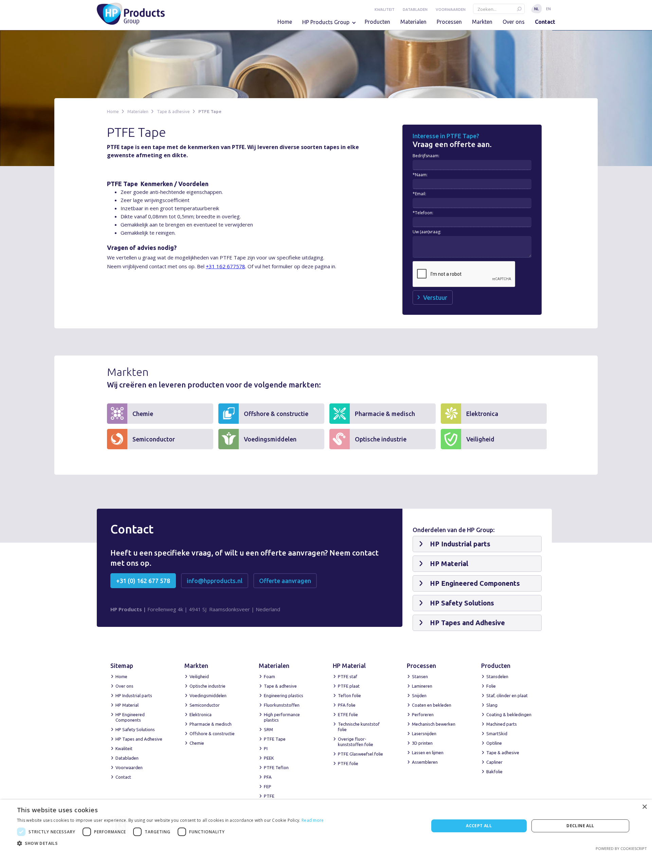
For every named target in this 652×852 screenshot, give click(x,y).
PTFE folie (348, 763)
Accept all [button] (479, 826)
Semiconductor (204, 705)
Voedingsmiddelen (208, 695)
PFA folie (347, 705)
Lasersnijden (424, 733)
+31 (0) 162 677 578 (143, 580)
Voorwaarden (451, 9)
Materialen (413, 22)
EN (548, 8)
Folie (491, 686)
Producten (377, 22)
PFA (268, 777)
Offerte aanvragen (285, 580)
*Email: (419, 194)
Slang (491, 705)
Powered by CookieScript (621, 848)
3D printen (422, 743)
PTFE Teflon (276, 767)
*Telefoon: (423, 213)
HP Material (127, 705)
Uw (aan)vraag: (427, 232)
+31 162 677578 (225, 266)
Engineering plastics (283, 695)
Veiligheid (199, 676)
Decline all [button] (580, 826)
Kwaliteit (385, 9)
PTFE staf (347, 676)
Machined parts (501, 724)
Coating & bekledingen (508, 714)
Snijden (419, 695)
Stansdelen (497, 676)
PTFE (269, 796)
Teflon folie (349, 695)
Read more (313, 820)
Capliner (494, 762)
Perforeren (423, 714)
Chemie (196, 743)
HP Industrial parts (133, 695)
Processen (449, 22)
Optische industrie (207, 686)
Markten (482, 22)
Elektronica (200, 714)
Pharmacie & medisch (210, 724)
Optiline (494, 743)
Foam (269, 676)
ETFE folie (348, 714)
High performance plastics (282, 717)
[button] (331, 24)
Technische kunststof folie (359, 727)
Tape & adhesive (173, 111)
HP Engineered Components (130, 717)
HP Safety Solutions (135, 729)
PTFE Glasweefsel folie (360, 753)
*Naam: (420, 175)
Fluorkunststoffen (282, 705)
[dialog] (326, 826)
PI (266, 748)
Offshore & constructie (212, 733)
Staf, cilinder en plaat (507, 695)
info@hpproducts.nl (214, 580)
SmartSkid (496, 733)
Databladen (415, 9)
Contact (545, 22)
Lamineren (422, 686)
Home (284, 22)
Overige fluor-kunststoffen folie (355, 742)
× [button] (644, 807)
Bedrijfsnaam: (426, 156)
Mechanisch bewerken (433, 724)
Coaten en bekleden (431, 705)
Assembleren (425, 762)
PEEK (269, 758)
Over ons (514, 22)
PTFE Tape (209, 111)
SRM (268, 729)
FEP (267, 786)
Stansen (420, 676)
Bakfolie (494, 771)
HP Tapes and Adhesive (138, 739)
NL (536, 8)
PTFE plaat (349, 686)
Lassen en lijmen (427, 752)
